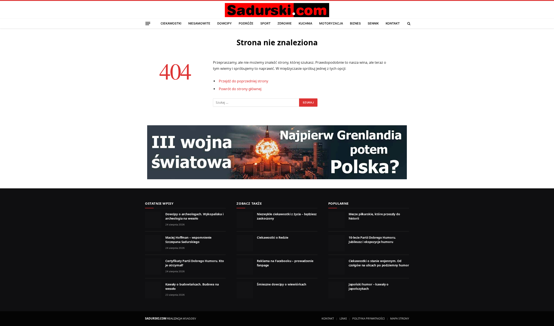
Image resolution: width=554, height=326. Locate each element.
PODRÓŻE (246, 23)
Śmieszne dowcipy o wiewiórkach (281, 284)
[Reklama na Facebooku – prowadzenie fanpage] (245, 266)
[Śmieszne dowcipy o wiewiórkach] (245, 290)
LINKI (343, 318)
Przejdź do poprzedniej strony (243, 80)
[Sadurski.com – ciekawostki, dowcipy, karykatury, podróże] (277, 10)
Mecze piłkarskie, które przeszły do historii (374, 216)
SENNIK (373, 23)
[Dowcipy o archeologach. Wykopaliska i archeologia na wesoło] (153, 220)
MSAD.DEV (189, 318)
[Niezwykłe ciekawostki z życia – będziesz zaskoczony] (245, 220)
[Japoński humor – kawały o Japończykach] (336, 290)
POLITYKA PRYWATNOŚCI (368, 318)
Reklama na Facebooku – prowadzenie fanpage (285, 263)
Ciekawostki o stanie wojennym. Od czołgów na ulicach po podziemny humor (379, 263)
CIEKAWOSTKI (171, 23)
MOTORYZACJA (331, 23)
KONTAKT (393, 23)
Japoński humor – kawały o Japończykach (369, 286)
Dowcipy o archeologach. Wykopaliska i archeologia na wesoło (194, 216)
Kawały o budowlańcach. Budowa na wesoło (192, 286)
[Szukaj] (408, 23)
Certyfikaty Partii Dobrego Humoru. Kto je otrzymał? (194, 263)
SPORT (265, 23)
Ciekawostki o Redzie (272, 237)
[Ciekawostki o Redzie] (245, 243)
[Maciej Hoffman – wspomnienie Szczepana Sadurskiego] (153, 243)
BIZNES (355, 23)
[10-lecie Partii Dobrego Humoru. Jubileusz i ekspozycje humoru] (336, 243)
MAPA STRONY (399, 318)
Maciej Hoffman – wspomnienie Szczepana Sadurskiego (188, 239)
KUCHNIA (305, 23)
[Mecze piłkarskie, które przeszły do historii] (336, 220)
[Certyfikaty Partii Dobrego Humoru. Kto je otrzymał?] (153, 266)
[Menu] (147, 23)
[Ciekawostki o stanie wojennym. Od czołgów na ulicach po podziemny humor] (336, 266)
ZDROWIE (284, 23)
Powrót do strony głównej (240, 88)
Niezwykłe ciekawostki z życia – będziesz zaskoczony (286, 216)
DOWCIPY (224, 23)
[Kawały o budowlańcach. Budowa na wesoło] (153, 290)
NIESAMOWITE (199, 23)
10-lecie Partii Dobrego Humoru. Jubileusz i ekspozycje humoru (372, 239)
